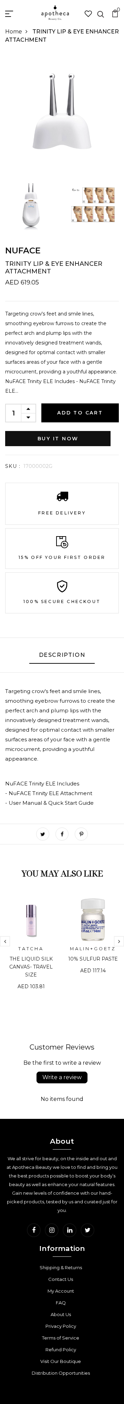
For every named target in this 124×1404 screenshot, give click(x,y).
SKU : (12, 466)
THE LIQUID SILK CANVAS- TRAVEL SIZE (31, 967)
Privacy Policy (60, 1326)
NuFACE (23, 250)
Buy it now (58, 438)
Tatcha (31, 948)
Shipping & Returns (61, 1267)
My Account (61, 1291)
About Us (61, 1314)
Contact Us (60, 1279)
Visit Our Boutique (60, 1361)
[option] (31, 947)
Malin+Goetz (93, 948)
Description (62, 655)
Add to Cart (80, 413)
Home (13, 31)
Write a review (62, 1077)
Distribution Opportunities (61, 1373)
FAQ (61, 1302)
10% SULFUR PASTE (93, 959)
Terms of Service (60, 1338)
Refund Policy (60, 1349)
